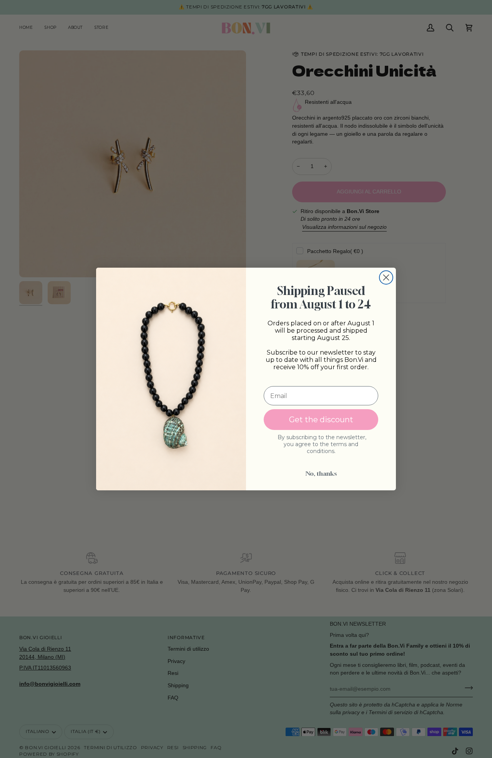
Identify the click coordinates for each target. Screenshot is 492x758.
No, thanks (321, 473)
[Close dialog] (386, 277)
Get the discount (321, 419)
